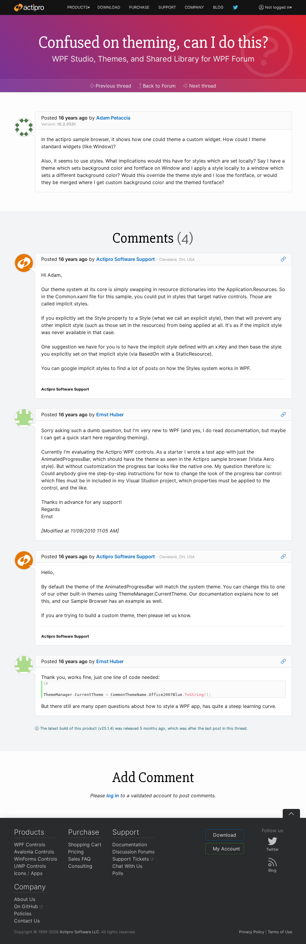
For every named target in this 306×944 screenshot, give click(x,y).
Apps (36, 873)
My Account (226, 849)
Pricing (76, 852)
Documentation (129, 844)
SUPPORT (167, 7)
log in (112, 795)
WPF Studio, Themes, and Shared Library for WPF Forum (153, 58)
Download (224, 835)
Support (125, 832)
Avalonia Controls (34, 852)
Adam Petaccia (113, 118)
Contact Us (27, 921)
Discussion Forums (133, 852)
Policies (22, 914)
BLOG (218, 7)
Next (202, 86)
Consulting (80, 866)
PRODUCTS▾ (78, 7)
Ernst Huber (110, 414)
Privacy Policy (251, 932)
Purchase (83, 832)
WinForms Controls (35, 859)
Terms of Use (280, 932)
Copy (278, 686)
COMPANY (194, 7)
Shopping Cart (84, 844)
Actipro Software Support (125, 259)
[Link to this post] (283, 259)
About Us (24, 899)
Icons (20, 873)
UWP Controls (30, 866)
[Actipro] (29, 7)
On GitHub (26, 906)
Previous (112, 86)
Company (30, 886)
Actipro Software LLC (79, 932)
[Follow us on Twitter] (236, 7)
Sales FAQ (79, 859)
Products (29, 832)
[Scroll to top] (291, 813)
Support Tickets (131, 859)
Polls (117, 873)
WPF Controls (29, 844)
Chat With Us (127, 866)
